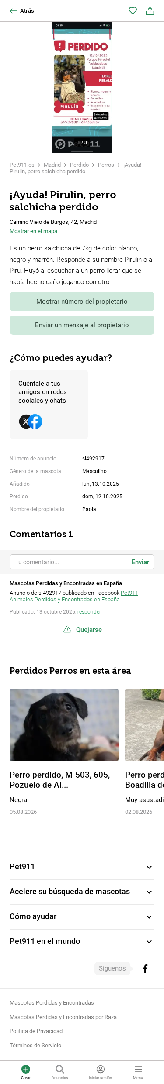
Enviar (140, 562)
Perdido (79, 164)
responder (89, 612)
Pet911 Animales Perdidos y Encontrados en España (74, 596)
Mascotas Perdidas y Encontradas (52, 1002)
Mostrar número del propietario (82, 301)
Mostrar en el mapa (33, 231)
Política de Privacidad (36, 1031)
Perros (106, 164)
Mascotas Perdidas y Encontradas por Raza (63, 1017)
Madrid (52, 164)
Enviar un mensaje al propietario (82, 325)
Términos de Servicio (35, 1045)
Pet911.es (22, 164)
